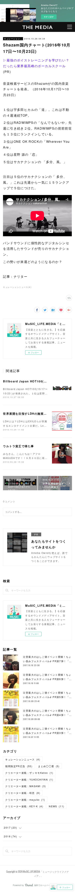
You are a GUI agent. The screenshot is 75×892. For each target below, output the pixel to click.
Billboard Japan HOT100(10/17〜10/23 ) (34, 381)
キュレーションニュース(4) (17, 287)
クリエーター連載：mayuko (25, 799)
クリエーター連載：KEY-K (24, 806)
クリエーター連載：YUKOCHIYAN (29, 779)
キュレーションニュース (13, 38)
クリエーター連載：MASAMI (25, 786)
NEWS (56, 806)
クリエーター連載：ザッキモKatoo (29, 772)
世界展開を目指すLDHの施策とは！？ (29, 413)
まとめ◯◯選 (49, 766)
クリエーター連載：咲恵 (22, 793)
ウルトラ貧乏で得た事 (18, 446)
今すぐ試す (49, 16)
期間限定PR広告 (18, 766)
